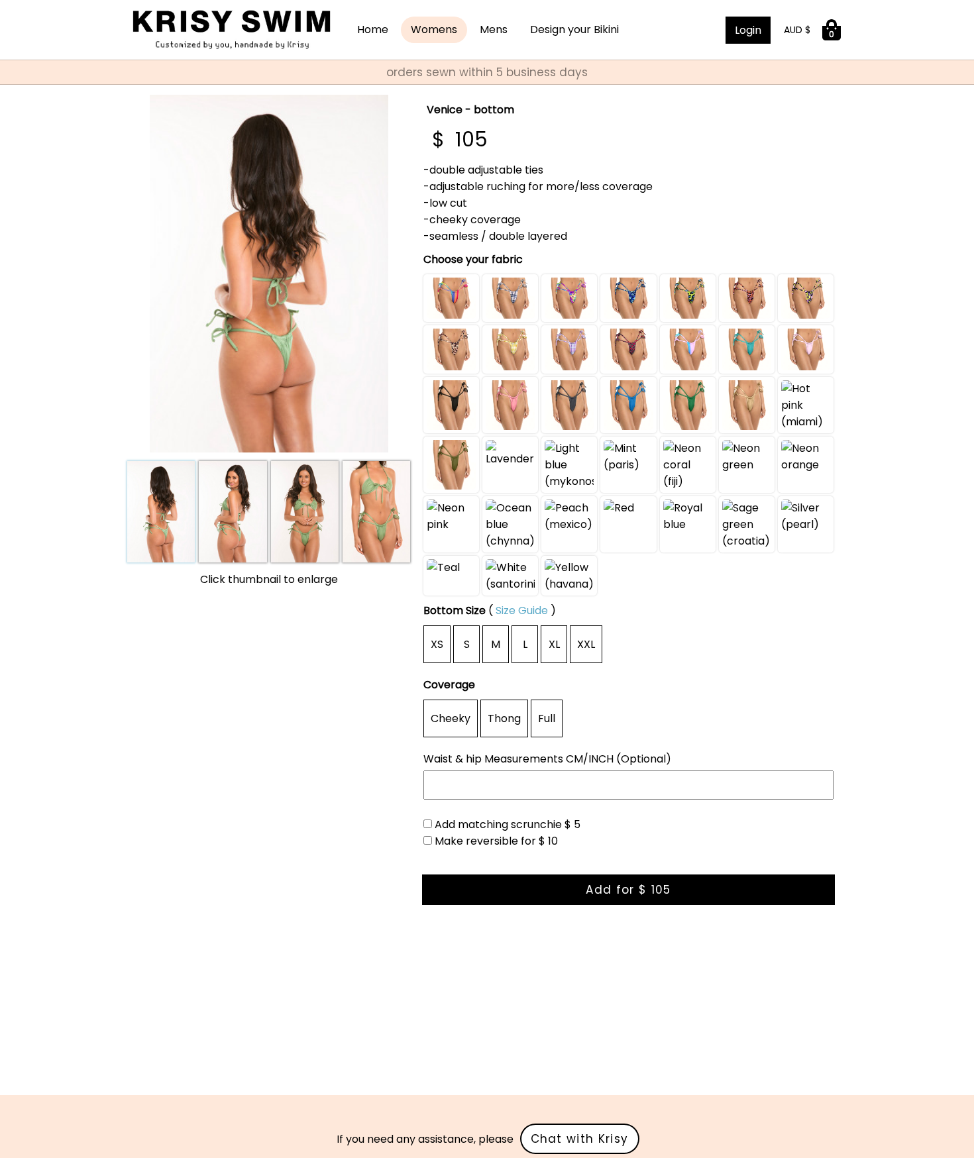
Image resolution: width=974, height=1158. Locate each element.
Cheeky (450, 718)
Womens (434, 29)
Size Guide (522, 610)
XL (554, 644)
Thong (504, 718)
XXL (586, 644)
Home (372, 29)
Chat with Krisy (580, 1139)
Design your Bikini (574, 29)
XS (437, 644)
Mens (494, 29)
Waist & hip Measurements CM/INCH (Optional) (547, 758)
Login (748, 30)
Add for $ (628, 890)
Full (546, 718)
